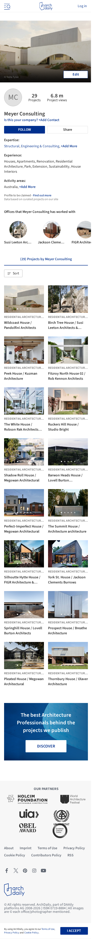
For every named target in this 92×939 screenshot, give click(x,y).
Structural (11, 146)
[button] (13, 273)
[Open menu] (6, 6)
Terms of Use (47, 929)
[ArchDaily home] (45, 6)
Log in (82, 6)
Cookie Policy (31, 932)
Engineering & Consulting (40, 146)
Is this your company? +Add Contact (31, 120)
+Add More (69, 146)
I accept (74, 930)
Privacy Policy (11, 932)
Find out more (42, 195)
